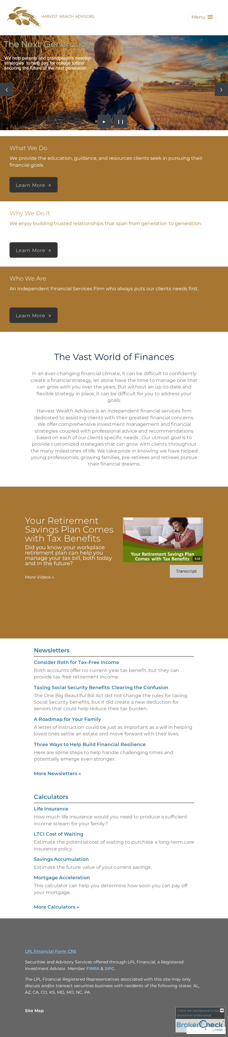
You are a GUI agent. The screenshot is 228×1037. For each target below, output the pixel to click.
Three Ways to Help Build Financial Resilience (90, 744)
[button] (202, 17)
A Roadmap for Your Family (67, 719)
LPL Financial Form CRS (50, 951)
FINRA (93, 968)
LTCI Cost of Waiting (58, 834)
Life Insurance (51, 809)
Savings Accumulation (61, 859)
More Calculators (56, 907)
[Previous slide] (6, 89)
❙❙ (121, 121)
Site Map (34, 1010)
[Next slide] (221, 89)
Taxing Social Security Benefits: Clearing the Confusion (101, 687)
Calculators (51, 796)
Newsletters (51, 650)
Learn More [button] (30, 185)
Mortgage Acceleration (62, 877)
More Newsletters (57, 773)
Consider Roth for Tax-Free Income (76, 662)
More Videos (39, 577)
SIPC (109, 968)
